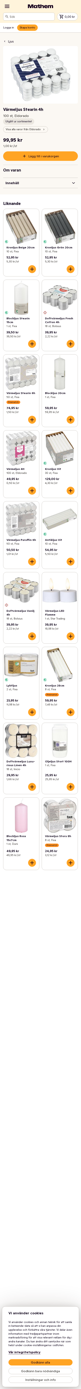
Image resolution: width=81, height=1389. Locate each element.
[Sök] (7, 17)
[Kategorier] (7, 6)
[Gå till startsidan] (40, 6)
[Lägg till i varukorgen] (32, 269)
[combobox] (31, 16)
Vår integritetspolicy (24, 1352)
